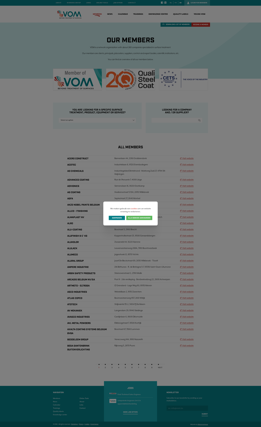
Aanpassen (117, 218)
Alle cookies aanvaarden (139, 218)
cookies (134, 208)
